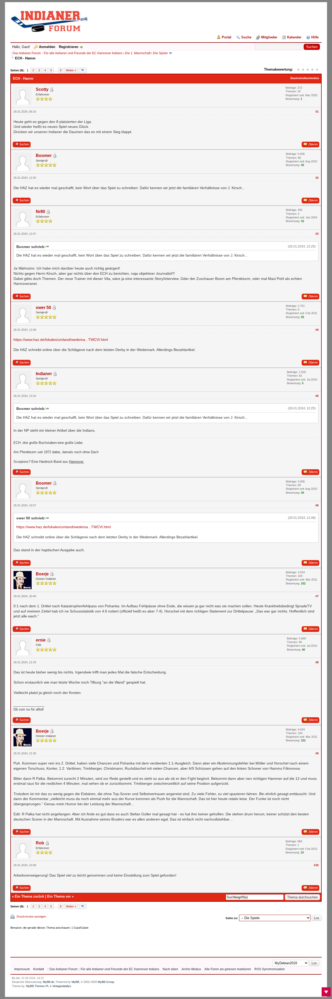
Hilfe (315, 37)
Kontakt (38, 969)
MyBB (75, 981)
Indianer (44, 373)
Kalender (294, 37)
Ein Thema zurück (29, 896)
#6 (317, 505)
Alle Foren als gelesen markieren (227, 969)
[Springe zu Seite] (83, 70)
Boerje (42, 574)
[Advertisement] (104, 941)
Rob (40, 843)
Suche (246, 37)
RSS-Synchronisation (269, 969)
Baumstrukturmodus (304, 78)
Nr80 (40, 211)
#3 (317, 233)
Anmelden (47, 47)
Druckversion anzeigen (31, 916)
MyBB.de (48, 981)
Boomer (44, 155)
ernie (41, 640)
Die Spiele (160, 53)
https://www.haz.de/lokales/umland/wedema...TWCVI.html (60, 339)
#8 (317, 662)
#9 (317, 753)
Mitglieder (269, 37)
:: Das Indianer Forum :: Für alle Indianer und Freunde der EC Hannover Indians (66, 53)
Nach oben (170, 969)
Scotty (42, 89)
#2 (317, 177)
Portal (226, 37)
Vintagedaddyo (61, 986)
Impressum (22, 969)
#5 (317, 395)
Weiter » (71, 70)
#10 (316, 865)
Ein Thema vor (59, 896)
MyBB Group (106, 981)
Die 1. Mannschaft (137, 53)
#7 (317, 596)
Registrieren (68, 47)
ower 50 (43, 307)
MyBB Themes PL (37, 986)
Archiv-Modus (191, 969)
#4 (317, 329)
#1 (317, 111)
